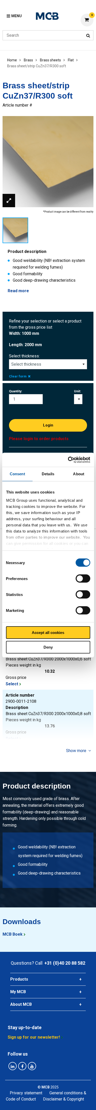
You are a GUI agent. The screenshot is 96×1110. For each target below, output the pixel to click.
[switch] (83, 578)
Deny (48, 647)
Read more (18, 290)
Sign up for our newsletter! (34, 1037)
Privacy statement (26, 1092)
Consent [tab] (17, 474)
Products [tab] (19, 979)
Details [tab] (48, 474)
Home (12, 60)
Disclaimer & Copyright (63, 1099)
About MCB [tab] (21, 1004)
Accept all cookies (48, 632)
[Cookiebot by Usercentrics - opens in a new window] (68, 460)
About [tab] (78, 474)
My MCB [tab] (18, 991)
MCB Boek (13, 934)
